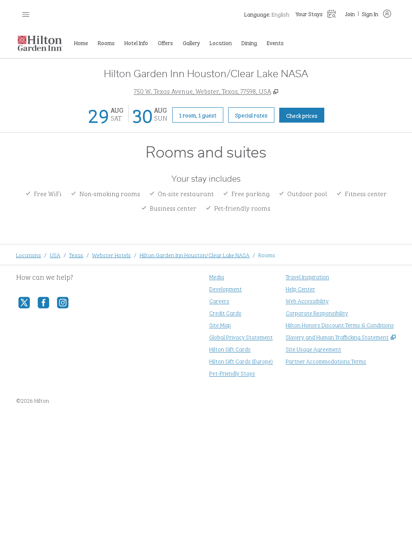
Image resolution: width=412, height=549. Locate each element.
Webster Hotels (111, 254)
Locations (28, 254)
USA (55, 254)
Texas (76, 254)
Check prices (305, 115)
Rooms (266, 254)
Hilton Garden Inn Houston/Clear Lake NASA (194, 254)
